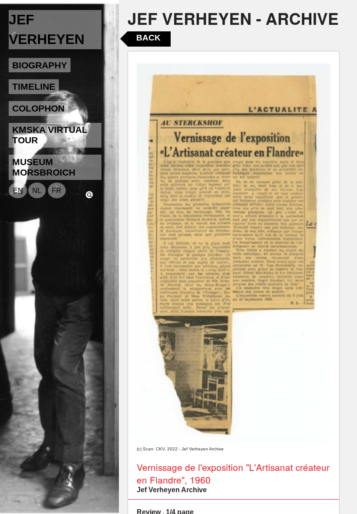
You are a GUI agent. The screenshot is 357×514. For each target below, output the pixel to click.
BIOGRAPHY (39, 65)
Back (148, 37)
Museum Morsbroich (43, 167)
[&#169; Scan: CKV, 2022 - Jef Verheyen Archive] (233, 254)
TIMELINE (33, 86)
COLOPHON (38, 108)
